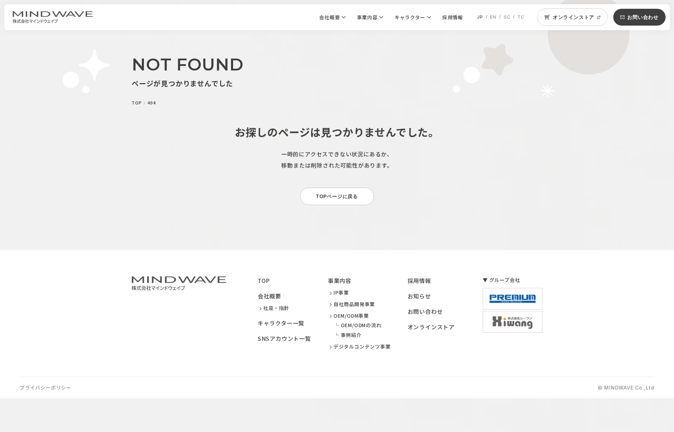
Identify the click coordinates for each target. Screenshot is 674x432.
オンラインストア (431, 327)
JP (480, 17)
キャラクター (410, 17)
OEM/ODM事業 (351, 315)
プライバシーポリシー (46, 387)
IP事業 (341, 292)
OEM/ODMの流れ (361, 325)
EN (493, 17)
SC (507, 17)
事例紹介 (351, 334)
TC (520, 17)
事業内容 (367, 17)
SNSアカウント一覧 (284, 338)
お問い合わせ (425, 311)
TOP (264, 280)
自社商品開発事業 (354, 304)
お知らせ (419, 296)
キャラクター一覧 (281, 323)
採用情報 (452, 17)
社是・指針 (276, 307)
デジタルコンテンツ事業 (362, 346)
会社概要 (329, 17)
